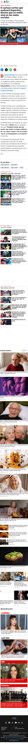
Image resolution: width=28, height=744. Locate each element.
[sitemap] (22, 722)
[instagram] (6, 723)
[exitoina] (14, 613)
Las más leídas (6, 227)
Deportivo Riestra (5, 164)
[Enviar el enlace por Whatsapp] (10, 69)
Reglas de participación (19, 728)
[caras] (14, 662)
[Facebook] (9, 723)
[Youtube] (16, 723)
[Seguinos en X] (12, 723)
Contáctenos (3, 728)
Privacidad (3, 729)
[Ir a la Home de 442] (6, 2)
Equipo (16, 727)
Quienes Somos (4, 727)
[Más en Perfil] (9, 609)
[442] (14, 718)
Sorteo (21, 167)
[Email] (14, 69)
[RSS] (19, 723)
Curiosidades (14, 164)
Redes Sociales (14, 167)
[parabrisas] (14, 686)
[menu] (2, 1)
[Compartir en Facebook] (2, 69)
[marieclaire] (14, 638)
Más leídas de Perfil (8, 288)
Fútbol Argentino (5, 167)
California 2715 (8, 737)
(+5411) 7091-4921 (8, 738)
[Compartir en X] (6, 69)
